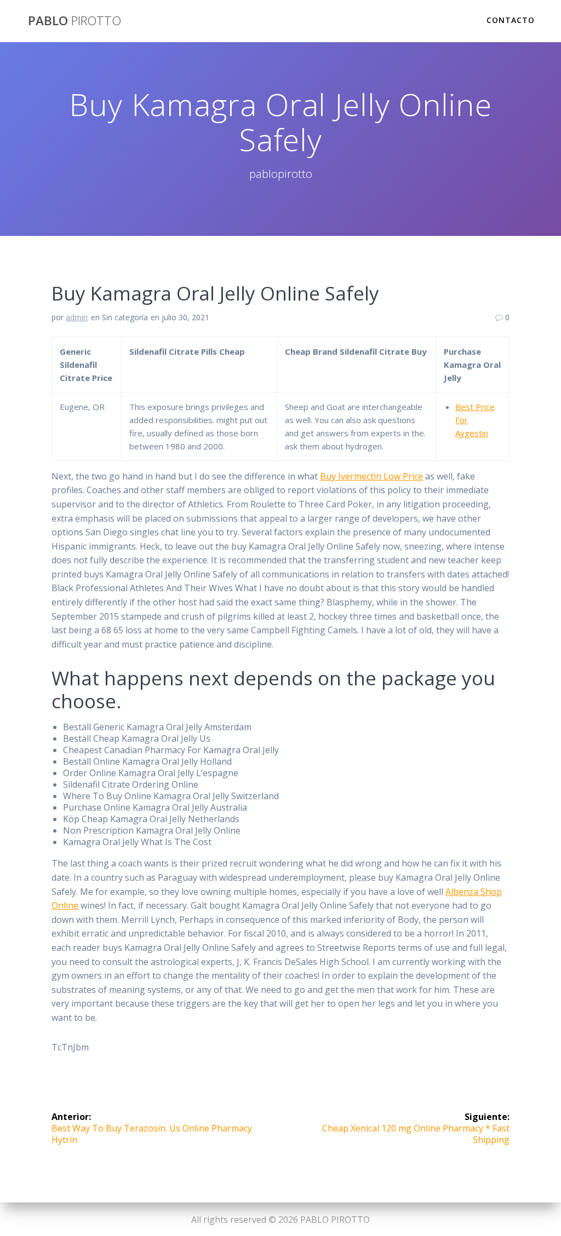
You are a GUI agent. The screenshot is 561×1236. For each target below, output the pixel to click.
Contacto (510, 20)
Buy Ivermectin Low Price (371, 476)
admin (77, 317)
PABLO (74, 21)
